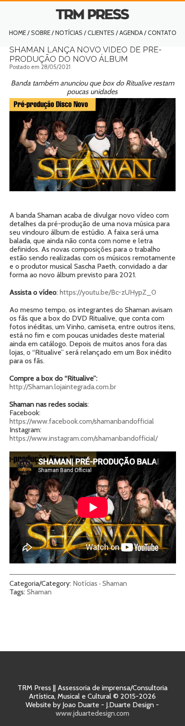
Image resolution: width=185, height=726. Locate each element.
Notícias (69, 33)
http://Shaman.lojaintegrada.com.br (62, 386)
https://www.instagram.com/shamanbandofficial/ (83, 438)
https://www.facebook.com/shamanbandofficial (81, 421)
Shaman (114, 583)
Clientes (101, 33)
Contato (162, 33)
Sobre (40, 33)
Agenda (131, 33)
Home (17, 33)
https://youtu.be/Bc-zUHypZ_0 (108, 292)
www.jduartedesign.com (92, 713)
